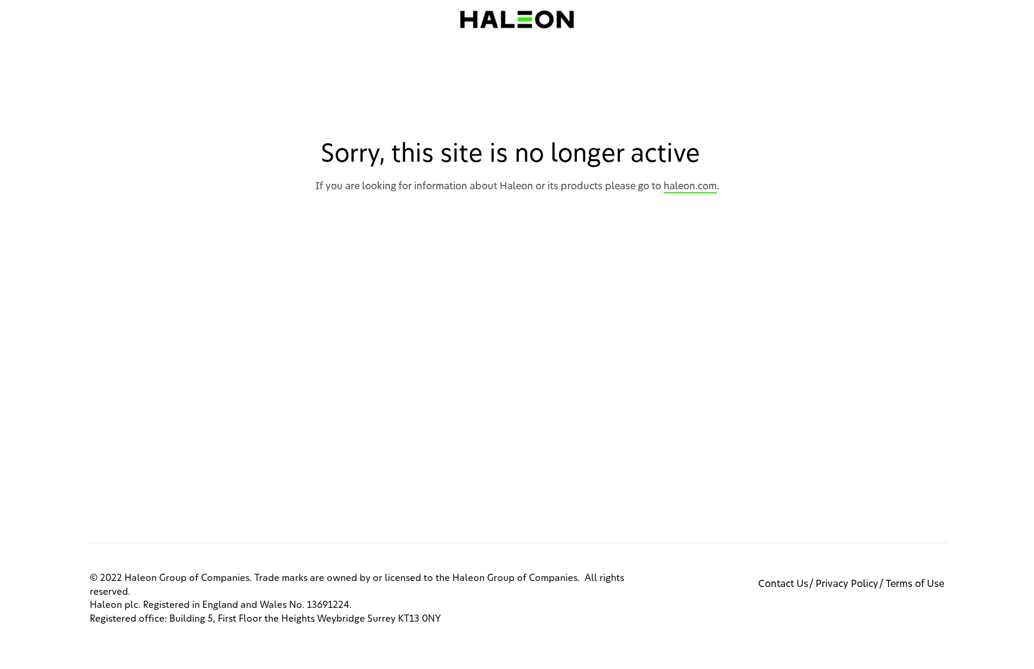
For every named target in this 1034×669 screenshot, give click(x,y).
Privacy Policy (847, 584)
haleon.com (690, 186)
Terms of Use (915, 584)
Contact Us (783, 584)
